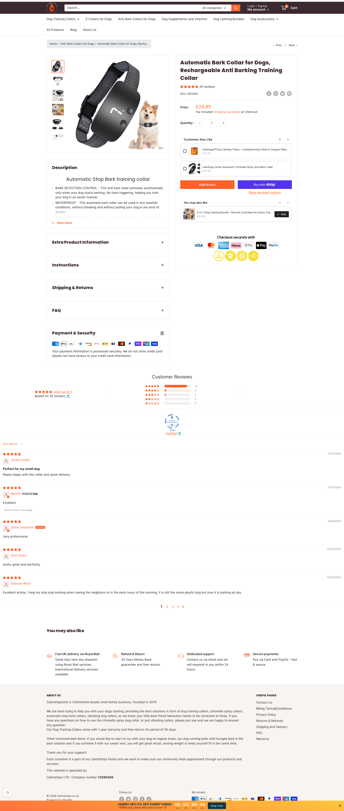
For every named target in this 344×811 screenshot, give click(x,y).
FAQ (259, 733)
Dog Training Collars (61, 19)
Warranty (262, 739)
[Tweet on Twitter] (282, 93)
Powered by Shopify (59, 800)
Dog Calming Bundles (228, 19)
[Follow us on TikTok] (148, 799)
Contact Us (264, 702)
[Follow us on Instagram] (135, 799)
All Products (55, 30)
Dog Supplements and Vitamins (184, 19)
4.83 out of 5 (63, 392)
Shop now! (217, 805)
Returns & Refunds (269, 721)
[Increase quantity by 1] (223, 123)
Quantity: (187, 123)
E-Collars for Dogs (99, 19)
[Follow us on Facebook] (121, 799)
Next (292, 45)
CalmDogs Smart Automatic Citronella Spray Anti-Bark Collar (237, 166)
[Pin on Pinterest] (275, 93)
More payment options (265, 192)
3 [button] (173, 606)
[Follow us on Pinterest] (142, 799)
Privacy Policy (266, 714)
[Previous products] (280, 139)
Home (53, 43)
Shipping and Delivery (271, 727)
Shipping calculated (227, 112)
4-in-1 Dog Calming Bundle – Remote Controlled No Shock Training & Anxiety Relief (234, 212)
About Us (89, 30)
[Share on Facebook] (268, 93)
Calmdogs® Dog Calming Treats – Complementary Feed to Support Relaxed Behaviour (245, 149)
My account (256, 9)
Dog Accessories (262, 19)
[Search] (235, 7)
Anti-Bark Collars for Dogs (137, 19)
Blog (73, 30)
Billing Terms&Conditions (274, 708)
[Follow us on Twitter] (128, 799)
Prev (279, 45)
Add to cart (207, 184)
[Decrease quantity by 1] (199, 123)
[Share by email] (289, 93)
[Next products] (288, 139)
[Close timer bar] (340, 806)
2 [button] (167, 606)
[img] (12, 454)
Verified (171, 433)
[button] (189, 86)
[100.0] (172, 421)
